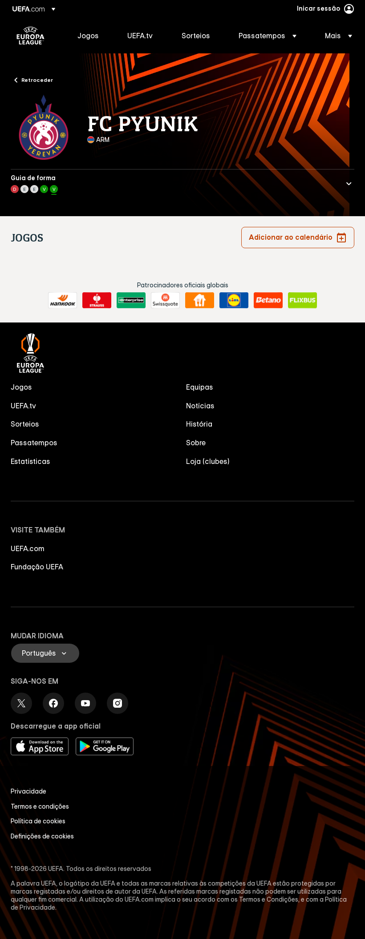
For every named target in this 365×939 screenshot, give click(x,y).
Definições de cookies (42, 836)
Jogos (21, 387)
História (199, 424)
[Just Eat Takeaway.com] (199, 300)
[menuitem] (91, 35)
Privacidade (28, 791)
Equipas (199, 387)
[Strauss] (96, 300)
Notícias (200, 406)
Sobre (196, 443)
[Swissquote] (165, 300)
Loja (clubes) (208, 461)
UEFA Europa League (30, 35)
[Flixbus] (302, 300)
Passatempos (34, 443)
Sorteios (25, 424)
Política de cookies (38, 821)
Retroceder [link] (37, 80)
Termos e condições (40, 806)
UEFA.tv (23, 406)
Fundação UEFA (37, 567)
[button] (267, 35)
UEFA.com (28, 548)
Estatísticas (30, 461)
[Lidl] (233, 300)
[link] (88, 35)
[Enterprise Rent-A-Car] (131, 300)
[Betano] (268, 300)
